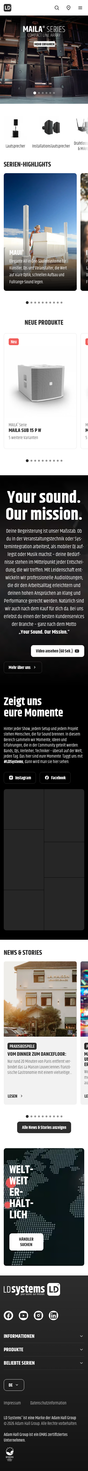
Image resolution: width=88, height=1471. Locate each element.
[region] (44, 60)
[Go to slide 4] (46, 93)
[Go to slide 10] (61, 303)
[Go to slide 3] (43, 93)
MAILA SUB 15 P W (25, 430)
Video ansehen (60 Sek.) (54, 650)
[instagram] (38, 1315)
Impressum (12, 1402)
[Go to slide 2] (39, 93)
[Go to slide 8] (54, 303)
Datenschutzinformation (48, 1402)
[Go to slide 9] (58, 303)
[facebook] (8, 1315)
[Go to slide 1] (34, 93)
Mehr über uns (20, 667)
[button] (44, 1336)
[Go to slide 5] (50, 93)
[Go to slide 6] (54, 93)
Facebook (58, 777)
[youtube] (23, 1315)
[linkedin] (53, 1315)
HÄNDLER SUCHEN (26, 1242)
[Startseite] (7, 8)
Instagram (23, 777)
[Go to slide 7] (50, 303)
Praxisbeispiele (22, 1046)
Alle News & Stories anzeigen (44, 1127)
